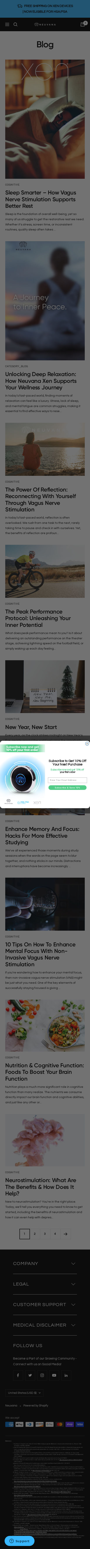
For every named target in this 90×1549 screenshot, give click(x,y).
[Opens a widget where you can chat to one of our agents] (19, 1541)
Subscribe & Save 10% (67, 787)
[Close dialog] (87, 743)
